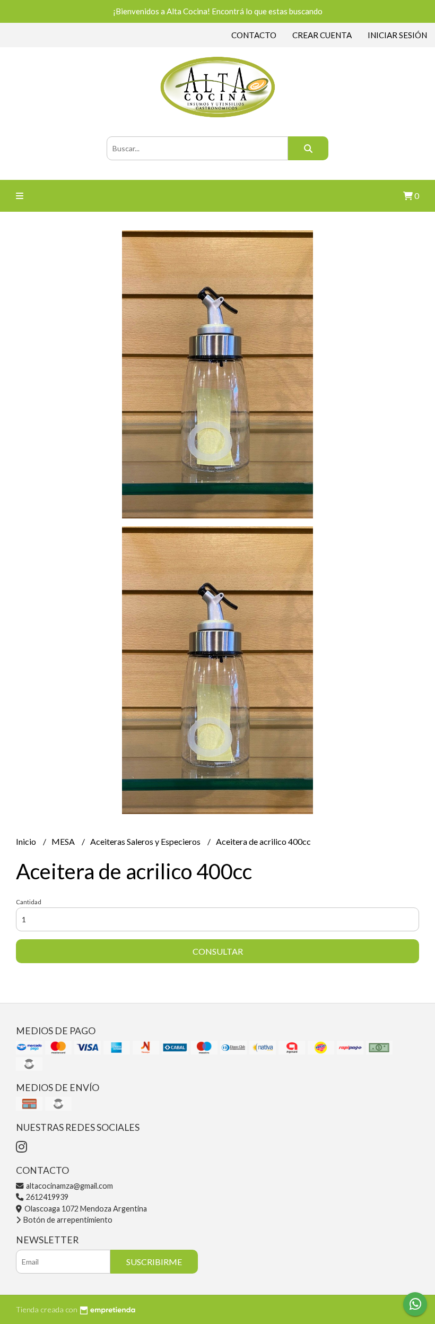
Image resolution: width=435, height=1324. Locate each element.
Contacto (253, 35)
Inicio (27, 841)
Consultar (218, 951)
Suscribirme (154, 1262)
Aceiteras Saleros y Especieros (146, 841)
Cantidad (28, 901)
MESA (63, 841)
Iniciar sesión (397, 35)
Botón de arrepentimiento (67, 1219)
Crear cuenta (322, 35)
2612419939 (46, 1196)
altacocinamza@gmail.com (68, 1185)
